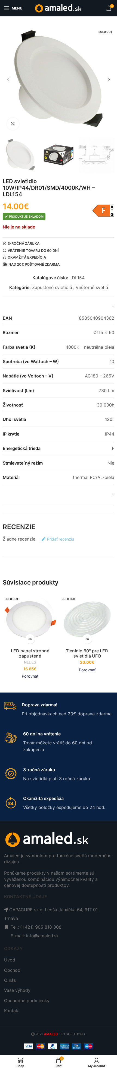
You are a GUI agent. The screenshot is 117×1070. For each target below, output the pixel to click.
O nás (10, 980)
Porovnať (30, 676)
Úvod (9, 960)
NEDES (30, 662)
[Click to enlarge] (13, 124)
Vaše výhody (17, 990)
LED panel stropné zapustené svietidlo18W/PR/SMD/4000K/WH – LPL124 (30, 658)
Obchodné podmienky (27, 1000)
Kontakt (12, 1010)
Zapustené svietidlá (52, 287)
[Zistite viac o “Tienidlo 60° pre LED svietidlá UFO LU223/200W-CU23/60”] (87, 639)
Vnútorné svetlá (92, 287)
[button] (8, 79)
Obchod (12, 970)
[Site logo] (58, 7)
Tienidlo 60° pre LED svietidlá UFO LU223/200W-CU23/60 (87, 656)
